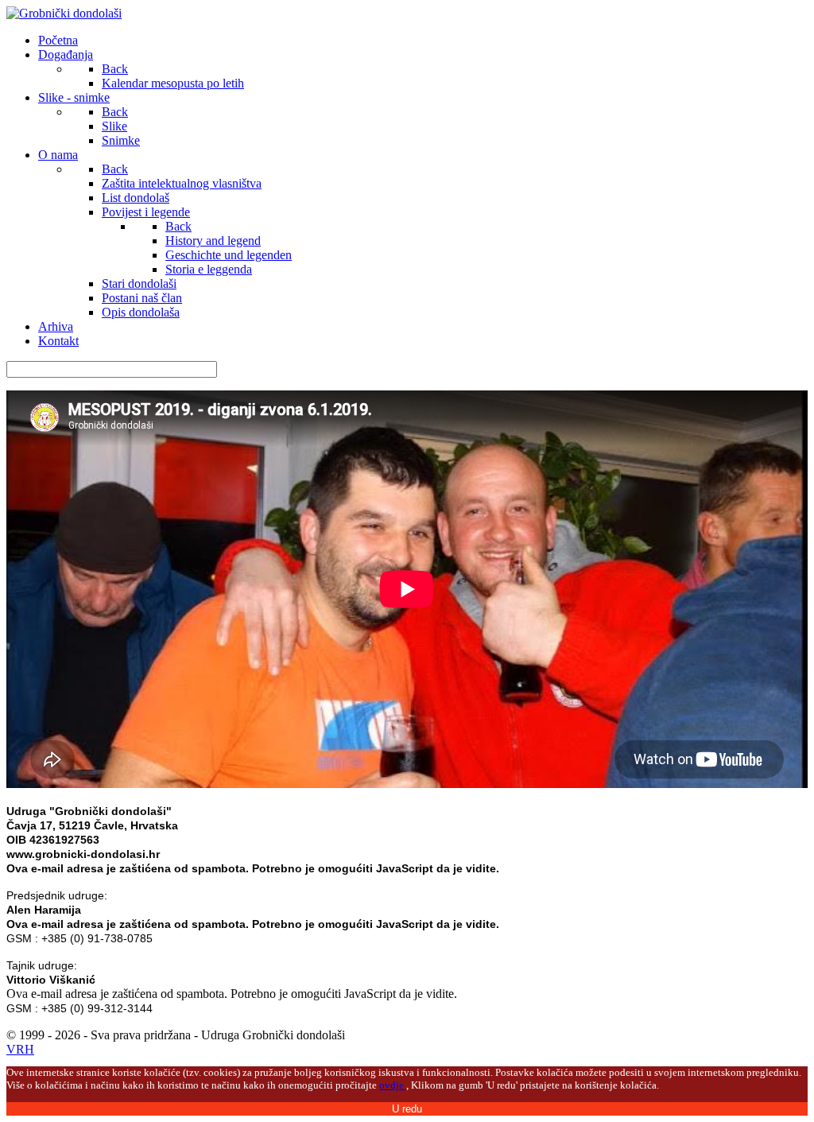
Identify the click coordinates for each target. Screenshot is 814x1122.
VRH (20, 1049)
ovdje (392, 1085)
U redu (407, 1109)
